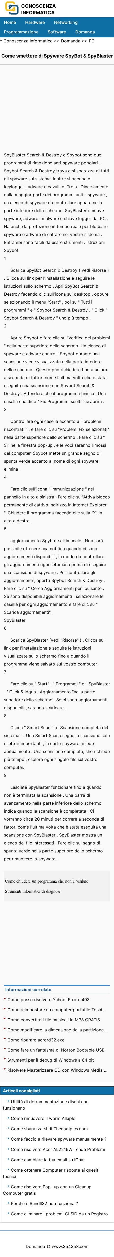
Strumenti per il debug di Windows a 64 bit (50, 1060)
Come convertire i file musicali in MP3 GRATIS (53, 1019)
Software (57, 31)
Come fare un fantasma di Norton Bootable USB (55, 1050)
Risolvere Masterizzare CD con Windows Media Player (57, 1070)
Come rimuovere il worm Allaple (43, 1118)
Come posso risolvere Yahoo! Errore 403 (48, 999)
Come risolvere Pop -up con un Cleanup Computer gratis (47, 1190)
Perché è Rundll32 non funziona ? (44, 1203)
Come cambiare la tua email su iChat (48, 1159)
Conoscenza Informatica (27, 40)
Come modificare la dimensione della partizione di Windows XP (57, 1029)
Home (10, 22)
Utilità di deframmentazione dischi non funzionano (46, 1105)
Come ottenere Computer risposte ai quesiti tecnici (51, 1173)
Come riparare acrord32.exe (35, 1040)
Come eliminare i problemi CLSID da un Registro (59, 1213)
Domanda (85, 31)
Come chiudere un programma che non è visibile (47, 881)
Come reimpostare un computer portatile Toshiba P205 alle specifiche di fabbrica (57, 1009)
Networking (66, 22)
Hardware (35, 22)
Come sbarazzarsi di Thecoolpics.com (49, 1128)
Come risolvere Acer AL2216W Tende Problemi (58, 1149)
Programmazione (21, 31)
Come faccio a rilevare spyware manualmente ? (58, 1139)
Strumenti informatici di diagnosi (33, 891)
